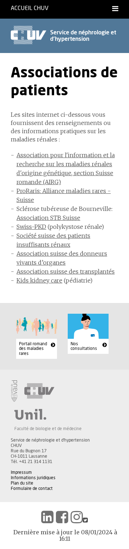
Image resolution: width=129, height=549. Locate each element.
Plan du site (22, 483)
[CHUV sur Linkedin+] (47, 517)
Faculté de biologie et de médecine (48, 429)
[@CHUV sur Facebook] (62, 517)
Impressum (21, 472)
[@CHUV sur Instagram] (77, 517)
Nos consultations (84, 346)
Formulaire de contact (32, 488)
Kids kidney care (39, 280)
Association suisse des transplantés (65, 271)
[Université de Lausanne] (48, 414)
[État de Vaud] (14, 391)
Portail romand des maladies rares (33, 349)
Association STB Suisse (48, 217)
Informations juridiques (33, 478)
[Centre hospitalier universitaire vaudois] (39, 391)
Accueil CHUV (29, 8)
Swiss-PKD (31, 226)
